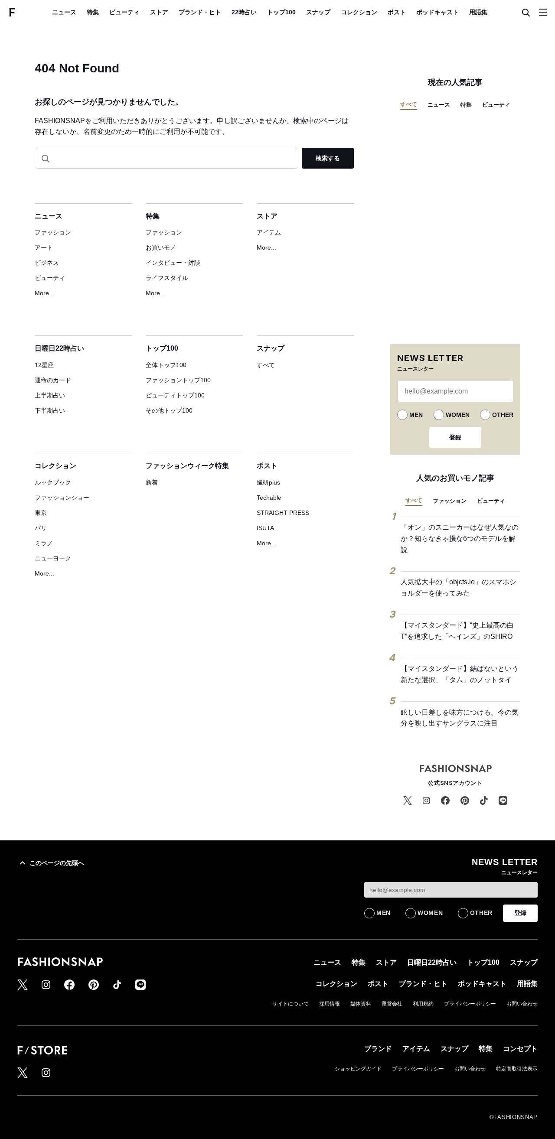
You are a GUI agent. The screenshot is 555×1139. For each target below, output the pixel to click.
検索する (328, 158)
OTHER (502, 414)
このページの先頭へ (56, 862)
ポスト (397, 12)
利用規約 (423, 1004)
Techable (269, 497)
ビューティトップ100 (175, 395)
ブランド (378, 1048)
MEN (416, 414)
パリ (41, 527)
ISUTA (265, 527)
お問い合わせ (522, 1004)
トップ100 (281, 12)
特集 (93, 12)
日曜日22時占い (59, 348)
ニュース (64, 12)
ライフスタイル (167, 277)
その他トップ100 (169, 410)
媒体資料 (360, 1004)
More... (44, 293)
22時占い (244, 12)
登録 (455, 437)
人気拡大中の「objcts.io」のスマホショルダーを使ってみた (458, 587)
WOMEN (458, 414)
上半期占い (50, 395)
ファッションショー (62, 497)
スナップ (318, 12)
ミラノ (44, 543)
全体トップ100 (166, 364)
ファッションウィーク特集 (187, 465)
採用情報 (329, 1004)
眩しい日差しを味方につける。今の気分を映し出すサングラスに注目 (460, 718)
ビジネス (47, 262)
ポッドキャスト (437, 12)
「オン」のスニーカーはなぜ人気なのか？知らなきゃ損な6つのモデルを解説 (460, 538)
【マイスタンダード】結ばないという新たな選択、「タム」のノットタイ (460, 674)
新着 (152, 482)
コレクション (359, 12)
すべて (266, 364)
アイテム (269, 232)
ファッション (53, 232)
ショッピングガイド (358, 1069)
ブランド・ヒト (200, 12)
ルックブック (53, 482)
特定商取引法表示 (517, 1069)
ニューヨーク (53, 558)
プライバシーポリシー (470, 1004)
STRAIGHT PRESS (283, 512)
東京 (41, 512)
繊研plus (268, 482)
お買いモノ (161, 247)
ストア (159, 12)
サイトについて (290, 1004)
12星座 (44, 364)
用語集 (478, 12)
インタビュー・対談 (173, 262)
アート (44, 247)
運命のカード (53, 380)
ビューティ (124, 12)
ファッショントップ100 (178, 380)
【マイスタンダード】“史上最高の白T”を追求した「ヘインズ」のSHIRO (457, 631)
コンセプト (520, 1048)
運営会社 (392, 1004)
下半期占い (50, 410)
